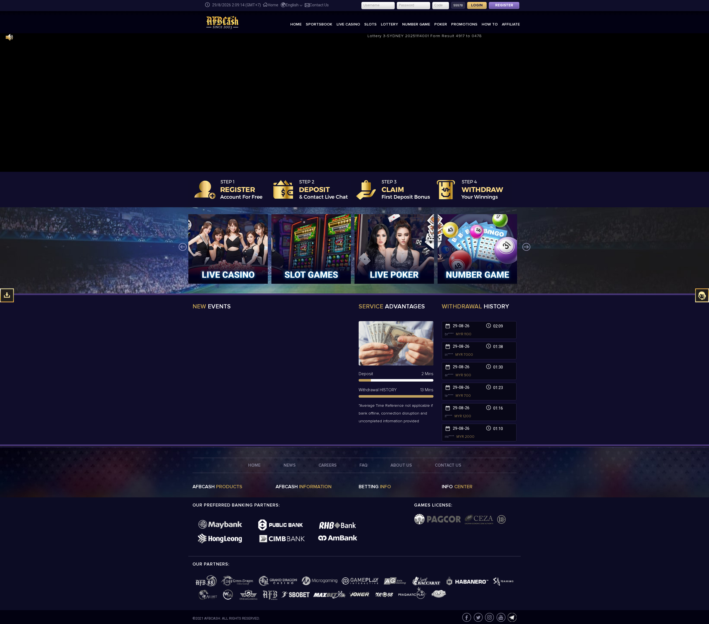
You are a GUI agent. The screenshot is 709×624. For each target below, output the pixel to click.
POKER (440, 24)
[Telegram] (511, 617)
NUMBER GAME (416, 24)
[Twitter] (478, 617)
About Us (401, 465)
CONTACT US (448, 465)
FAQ (363, 465)
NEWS (290, 465)
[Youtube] (500, 617)
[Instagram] (489, 617)
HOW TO (490, 24)
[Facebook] (466, 617)
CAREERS (327, 465)
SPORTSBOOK (319, 24)
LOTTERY (389, 24)
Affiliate (511, 24)
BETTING (375, 487)
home (273, 5)
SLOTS (370, 24)
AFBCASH (217, 487)
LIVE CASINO (348, 24)
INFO (457, 487)
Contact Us (319, 5)
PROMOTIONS (464, 24)
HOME (296, 24)
